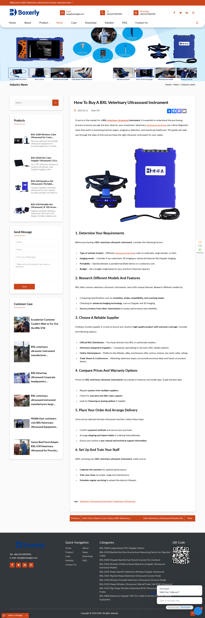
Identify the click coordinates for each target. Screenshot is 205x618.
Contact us (141, 23)
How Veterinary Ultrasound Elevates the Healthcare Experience (163, 518)
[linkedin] (187, 13)
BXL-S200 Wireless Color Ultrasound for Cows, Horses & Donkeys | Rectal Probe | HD (44, 136)
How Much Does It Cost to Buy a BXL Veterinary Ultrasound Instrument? (106, 518)
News (59, 23)
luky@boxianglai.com (27, 558)
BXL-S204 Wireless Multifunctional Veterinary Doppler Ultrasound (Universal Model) (132, 566)
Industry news (188, 85)
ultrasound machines (156, 125)
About (27, 23)
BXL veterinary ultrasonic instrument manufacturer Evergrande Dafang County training (43, 351)
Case (74, 23)
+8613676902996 (114, 14)
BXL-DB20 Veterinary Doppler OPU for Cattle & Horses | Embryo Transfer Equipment (136, 598)
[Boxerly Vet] (25, 12)
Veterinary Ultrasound (124, 501)
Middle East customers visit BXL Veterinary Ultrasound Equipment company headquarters (44, 423)
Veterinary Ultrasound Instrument (96, 501)
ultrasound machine (124, 253)
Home (12, 23)
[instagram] (193, 13)
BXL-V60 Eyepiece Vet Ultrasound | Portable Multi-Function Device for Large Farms (44, 182)
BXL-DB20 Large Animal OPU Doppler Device (122, 548)
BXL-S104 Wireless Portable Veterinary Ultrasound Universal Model (133, 580)
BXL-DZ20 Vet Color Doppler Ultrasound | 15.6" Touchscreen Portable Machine (44, 159)
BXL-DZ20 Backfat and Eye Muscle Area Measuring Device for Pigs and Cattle (135, 554)
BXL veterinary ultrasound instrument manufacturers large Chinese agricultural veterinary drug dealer (43, 400)
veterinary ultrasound (118, 120)
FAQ (124, 23)
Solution (109, 23)
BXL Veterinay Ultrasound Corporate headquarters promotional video (43, 378)
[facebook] (174, 13)
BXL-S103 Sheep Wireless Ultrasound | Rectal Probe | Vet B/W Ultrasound (136, 584)
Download (90, 23)
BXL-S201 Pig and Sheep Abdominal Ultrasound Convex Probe (130, 576)
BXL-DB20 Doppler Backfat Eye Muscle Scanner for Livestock (130, 560)
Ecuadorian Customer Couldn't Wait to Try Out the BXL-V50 (44, 324)
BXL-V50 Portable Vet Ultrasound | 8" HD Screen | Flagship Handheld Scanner (44, 206)
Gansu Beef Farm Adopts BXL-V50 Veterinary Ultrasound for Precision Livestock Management (44, 447)
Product (43, 23)
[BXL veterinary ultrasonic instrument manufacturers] (30, 546)
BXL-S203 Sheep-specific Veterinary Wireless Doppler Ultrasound (132, 572)
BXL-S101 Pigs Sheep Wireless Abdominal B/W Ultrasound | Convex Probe (133, 590)
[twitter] (181, 13)
